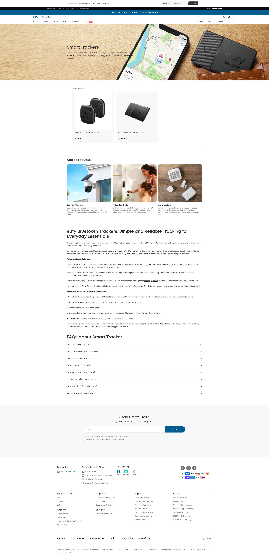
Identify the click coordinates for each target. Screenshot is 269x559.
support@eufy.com (69, 471)
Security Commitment (182, 505)
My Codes (61, 517)
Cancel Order (140, 520)
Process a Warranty (143, 505)
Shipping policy (108, 549)
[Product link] (93, 111)
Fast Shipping (91, 471)
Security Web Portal (104, 514)
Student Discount (180, 512)
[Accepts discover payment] (197, 473)
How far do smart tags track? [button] (81, 372)
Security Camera (75, 205)
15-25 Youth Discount (181, 516)
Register (175, 429)
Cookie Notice (179, 549)
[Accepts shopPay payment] (187, 477)
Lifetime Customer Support (96, 483)
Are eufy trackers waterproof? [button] (81, 393)
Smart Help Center (142, 497)
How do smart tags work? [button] (79, 365)
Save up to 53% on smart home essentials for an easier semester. (134, 12)
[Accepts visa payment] (197, 477)
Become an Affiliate (104, 505)
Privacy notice (136, 549)
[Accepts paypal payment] (182, 477)
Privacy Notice (123, 436)
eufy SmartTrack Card (164, 273)
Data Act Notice (65, 552)
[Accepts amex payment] (187, 473)
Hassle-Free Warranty (94, 479)
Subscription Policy (195, 549)
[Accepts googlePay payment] (202, 473)
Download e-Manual (143, 516)
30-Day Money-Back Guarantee (98, 475)
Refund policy (123, 549)
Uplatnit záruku (141, 509)
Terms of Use (111, 436)
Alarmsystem (164, 205)
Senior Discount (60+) (182, 520)
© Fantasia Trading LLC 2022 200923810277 (73, 549)
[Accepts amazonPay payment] (182, 473)
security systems (151, 281)
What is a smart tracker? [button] (79, 344)
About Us (95, 549)
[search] (224, 17)
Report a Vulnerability (144, 512)
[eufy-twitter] (194, 468)
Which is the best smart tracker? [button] (82, 351)
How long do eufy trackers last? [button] (82, 386)
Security (60, 501)
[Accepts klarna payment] (202, 477)
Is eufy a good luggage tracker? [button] (82, 379)
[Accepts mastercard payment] (207, 473)
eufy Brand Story (180, 497)
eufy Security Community (183, 509)
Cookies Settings (152, 549)
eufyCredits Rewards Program (69, 521)
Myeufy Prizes (63, 525)
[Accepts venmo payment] (192, 477)
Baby (59, 505)
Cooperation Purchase (105, 497)
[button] (201, 3)
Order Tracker (62, 514)
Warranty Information (144, 501)
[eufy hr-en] (36, 17)
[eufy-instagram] (183, 468)
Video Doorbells (120, 205)
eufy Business (101, 501)
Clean (59, 497)
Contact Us (178, 501)
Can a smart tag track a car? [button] (81, 358)
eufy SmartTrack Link (105, 273)
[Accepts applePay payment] (192, 473)
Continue (193, 3)
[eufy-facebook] (188, 468)
